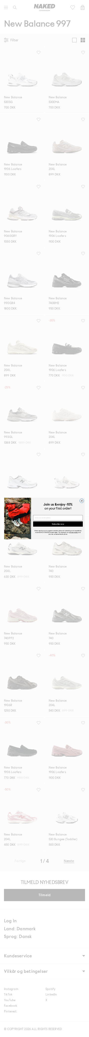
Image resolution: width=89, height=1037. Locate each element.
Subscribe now (58, 524)
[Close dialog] (82, 501)
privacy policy (73, 532)
